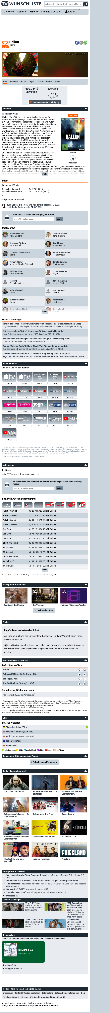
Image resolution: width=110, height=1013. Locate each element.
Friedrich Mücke (17, 233)
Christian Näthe (60, 271)
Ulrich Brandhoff (17, 300)
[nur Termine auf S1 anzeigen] (70, 505)
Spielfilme (48, 1003)
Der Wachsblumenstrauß (44, 836)
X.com (25, 997)
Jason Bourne (68, 814)
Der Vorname (39, 605)
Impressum (8, 993)
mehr (44, 174)
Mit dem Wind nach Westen (74, 605)
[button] (77, 43)
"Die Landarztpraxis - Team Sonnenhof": (46, 876)
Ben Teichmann (60, 281)
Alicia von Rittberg (18, 243)
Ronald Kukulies (60, 262)
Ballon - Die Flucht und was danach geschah (32, 205)
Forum (49, 81)
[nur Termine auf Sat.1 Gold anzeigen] (38, 505)
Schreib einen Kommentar (45, 762)
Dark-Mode (57, 997)
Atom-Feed (46, 997)
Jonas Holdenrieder (62, 252)
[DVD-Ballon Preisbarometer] (85, 670)
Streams (14, 81)
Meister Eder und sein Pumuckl (14, 860)
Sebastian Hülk (16, 290)
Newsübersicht (11, 896)
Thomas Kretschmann (20, 252)
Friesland (66, 859)
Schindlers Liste (69, 836)
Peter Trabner (59, 300)
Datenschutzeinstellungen (67, 993)
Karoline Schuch (60, 233)
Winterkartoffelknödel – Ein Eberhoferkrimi (16, 837)
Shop (57, 81)
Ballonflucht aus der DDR (23, 207)
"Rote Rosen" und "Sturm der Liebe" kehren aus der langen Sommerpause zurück (42, 880)
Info (5, 81)
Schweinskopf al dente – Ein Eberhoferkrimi (17, 815)
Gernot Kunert (59, 290)
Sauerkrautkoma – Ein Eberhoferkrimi (72, 792)
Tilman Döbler (16, 262)
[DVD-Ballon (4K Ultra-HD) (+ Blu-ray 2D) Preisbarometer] (85, 675)
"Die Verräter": (27, 889)
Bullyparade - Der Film (43, 814)
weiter (59, 219)
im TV (23, 81)
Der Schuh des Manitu (14, 605)
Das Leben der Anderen (14, 791)
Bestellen (72, 163)
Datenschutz (47, 993)
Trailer (40, 81)
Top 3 (31, 81)
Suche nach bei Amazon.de (19, 695)
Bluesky (16, 997)
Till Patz (13, 281)
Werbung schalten (31, 993)
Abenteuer (7, 114)
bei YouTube (10, 965)
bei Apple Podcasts (13, 968)
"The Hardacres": (46, 885)
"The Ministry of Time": (36, 892)
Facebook (7, 997)
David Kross (58, 243)
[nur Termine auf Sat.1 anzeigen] (28, 505)
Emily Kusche (16, 271)
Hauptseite (21, 1003)
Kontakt (18, 993)
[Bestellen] (72, 158)
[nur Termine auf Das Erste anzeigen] (17, 505)
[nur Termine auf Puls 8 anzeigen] (59, 505)
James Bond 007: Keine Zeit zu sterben (45, 792)
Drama (15, 114)
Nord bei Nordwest (41, 859)
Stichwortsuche (35, 1003)
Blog (83, 993)
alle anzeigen (7, 505)
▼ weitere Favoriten (44, 610)
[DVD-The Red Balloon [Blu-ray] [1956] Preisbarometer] (85, 684)
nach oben (9, 1003)
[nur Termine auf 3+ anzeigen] (81, 505)
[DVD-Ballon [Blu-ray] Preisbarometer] (85, 679)
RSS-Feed (34, 997)
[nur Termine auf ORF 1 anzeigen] (49, 505)
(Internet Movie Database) (20, 736)
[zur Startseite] (21, 3)
